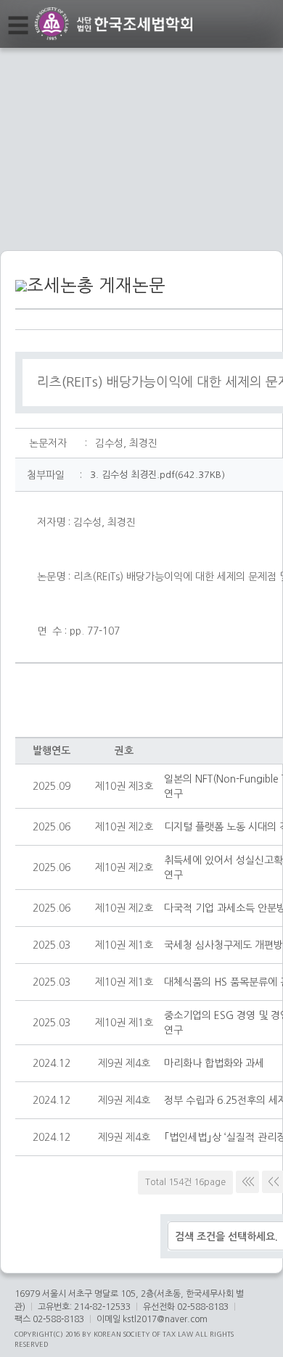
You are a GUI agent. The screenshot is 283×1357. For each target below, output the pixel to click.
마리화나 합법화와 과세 (214, 1063)
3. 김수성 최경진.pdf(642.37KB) (157, 474)
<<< (247, 1181)
